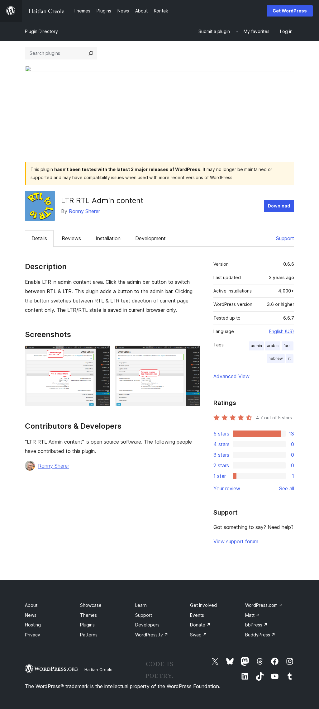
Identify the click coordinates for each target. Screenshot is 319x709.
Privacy (32, 634)
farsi (287, 345)
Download (279, 205)
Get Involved (203, 605)
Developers (147, 624)
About (31, 605)
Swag (198, 634)
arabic (273, 345)
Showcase (91, 605)
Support (285, 238)
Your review (226, 488)
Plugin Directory (41, 31)
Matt (252, 615)
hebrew (276, 358)
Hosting (33, 624)
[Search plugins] (91, 53)
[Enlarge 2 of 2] (191, 354)
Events (197, 615)
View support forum (235, 541)
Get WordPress (290, 10)
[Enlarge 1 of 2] (101, 354)
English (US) (281, 331)
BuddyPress (260, 634)
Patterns (89, 634)
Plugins (87, 624)
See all (286, 488)
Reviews (71, 238)
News (30, 615)
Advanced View (231, 376)
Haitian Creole (98, 669)
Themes (88, 615)
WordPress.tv (151, 634)
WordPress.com (264, 605)
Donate (200, 624)
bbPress (256, 624)
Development (150, 238)
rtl (290, 358)
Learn (141, 605)
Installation (108, 238)
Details (39, 238)
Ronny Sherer (84, 211)
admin (256, 345)
